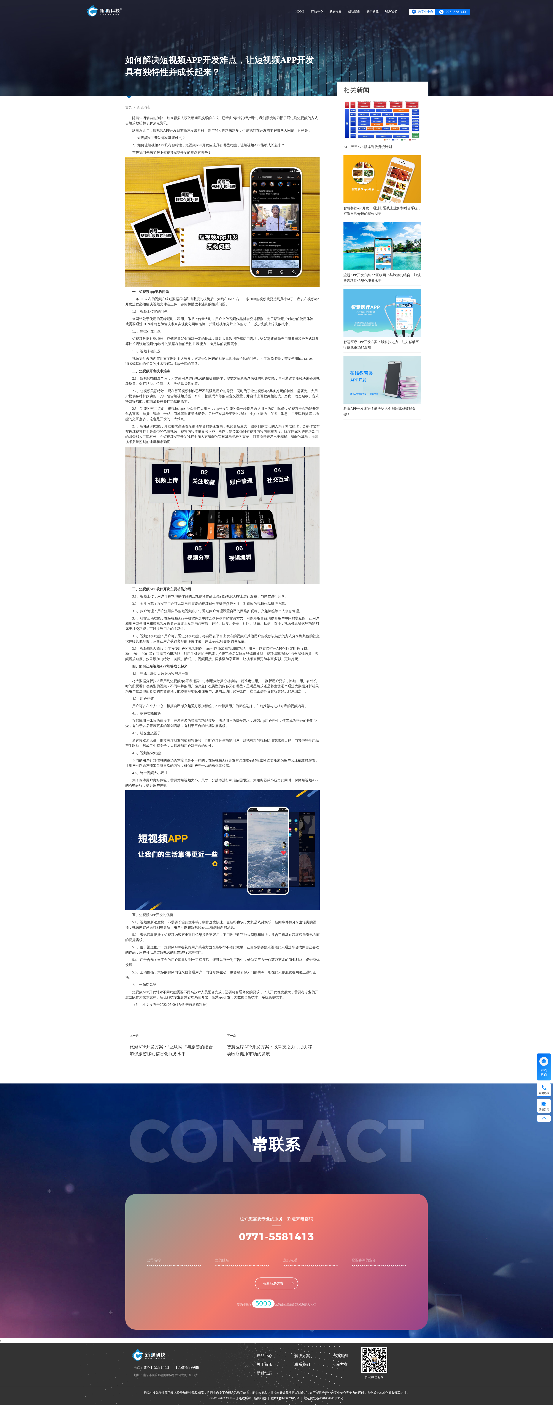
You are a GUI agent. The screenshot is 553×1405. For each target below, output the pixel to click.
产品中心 (317, 11)
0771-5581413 (276, 1237)
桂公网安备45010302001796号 (323, 1398)
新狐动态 (143, 107)
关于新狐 (373, 11)
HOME (300, 11)
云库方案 (340, 1364)
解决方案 (335, 11)
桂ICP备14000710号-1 (285, 1398)
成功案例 (354, 11)
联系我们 (391, 11)
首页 (128, 107)
